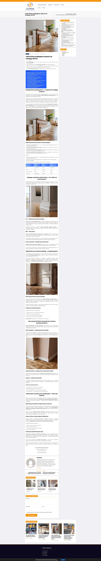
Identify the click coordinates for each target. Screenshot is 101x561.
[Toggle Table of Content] (45, 71)
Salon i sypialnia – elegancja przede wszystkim (34, 81)
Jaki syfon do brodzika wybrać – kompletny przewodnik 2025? (49, 473)
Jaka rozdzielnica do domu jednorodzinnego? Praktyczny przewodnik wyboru (67, 42)
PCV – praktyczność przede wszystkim (33, 75)
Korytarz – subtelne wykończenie (32, 83)
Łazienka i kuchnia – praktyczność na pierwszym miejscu (35, 82)
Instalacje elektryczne (42, 4)
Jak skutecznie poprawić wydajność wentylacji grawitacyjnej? (44, 536)
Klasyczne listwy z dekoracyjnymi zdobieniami (34, 86)
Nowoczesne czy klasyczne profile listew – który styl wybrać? (36, 84)
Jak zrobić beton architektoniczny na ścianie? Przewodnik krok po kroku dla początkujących (67, 35)
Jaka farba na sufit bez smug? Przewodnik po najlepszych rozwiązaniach (41, 489)
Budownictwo (56, 4)
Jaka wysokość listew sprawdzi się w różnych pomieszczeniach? (36, 80)
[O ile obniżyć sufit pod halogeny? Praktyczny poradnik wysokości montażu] (53, 483)
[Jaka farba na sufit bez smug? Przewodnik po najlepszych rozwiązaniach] (41, 483)
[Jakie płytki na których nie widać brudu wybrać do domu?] (30, 483)
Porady (39, 7)
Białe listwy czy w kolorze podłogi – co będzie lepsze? (34, 77)
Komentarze (28, 498)
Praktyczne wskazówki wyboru (32, 79)
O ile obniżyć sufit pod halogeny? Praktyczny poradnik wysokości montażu (52, 489)
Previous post (39, 471)
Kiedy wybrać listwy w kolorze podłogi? (33, 78)
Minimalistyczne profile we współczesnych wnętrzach (35, 85)
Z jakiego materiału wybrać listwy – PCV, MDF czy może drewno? (36, 74)
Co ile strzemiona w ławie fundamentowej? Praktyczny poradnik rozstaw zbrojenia (69, 537)
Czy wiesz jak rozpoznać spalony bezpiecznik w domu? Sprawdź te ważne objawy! (67, 30)
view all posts (39, 467)
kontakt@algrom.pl (45, 555)
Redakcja (39, 457)
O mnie (43, 7)
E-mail (43, 506)
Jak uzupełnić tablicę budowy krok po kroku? (30, 536)
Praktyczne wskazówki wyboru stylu (32, 87)
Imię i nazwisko (28, 506)
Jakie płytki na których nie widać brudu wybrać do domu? (30, 489)
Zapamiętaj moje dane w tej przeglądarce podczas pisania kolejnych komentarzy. (39, 512)
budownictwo (53, 434)
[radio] (38, 451)
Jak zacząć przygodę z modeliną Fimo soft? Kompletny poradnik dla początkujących (67, 27)
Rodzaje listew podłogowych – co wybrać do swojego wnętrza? (36, 72)
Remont (62, 4)
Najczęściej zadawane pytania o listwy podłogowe (34, 73)
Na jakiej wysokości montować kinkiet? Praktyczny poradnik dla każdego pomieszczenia (34, 473)
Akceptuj (63, 559)
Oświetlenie (50, 4)
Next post (44, 471)
